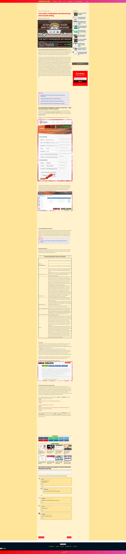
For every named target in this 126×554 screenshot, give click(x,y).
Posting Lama (69, 537)
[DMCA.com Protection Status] (3, 548)
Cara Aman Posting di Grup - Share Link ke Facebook (82, 35)
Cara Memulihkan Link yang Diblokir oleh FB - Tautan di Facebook (82, 23)
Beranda (55, 1)
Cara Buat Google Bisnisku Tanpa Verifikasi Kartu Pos (82, 18)
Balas (41, 495)
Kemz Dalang (45, 489)
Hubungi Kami (51, 546)
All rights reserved (63, 552)
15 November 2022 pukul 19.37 (50, 498)
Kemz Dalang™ (65, 551)
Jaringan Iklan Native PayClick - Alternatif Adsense (51, 98)
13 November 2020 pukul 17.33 (48, 479)
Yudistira (58, 500)
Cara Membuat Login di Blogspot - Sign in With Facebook (81, 45)
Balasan (42, 486)
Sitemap (62, 546)
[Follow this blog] (63, 544)
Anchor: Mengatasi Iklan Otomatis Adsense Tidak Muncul (67, 452)
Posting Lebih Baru (41, 537)
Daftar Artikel (79, 1)
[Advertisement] (63, 7)
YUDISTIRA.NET (43, 498)
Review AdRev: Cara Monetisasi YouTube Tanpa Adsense (50, 452)
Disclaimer (75, 546)
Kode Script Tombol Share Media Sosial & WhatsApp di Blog (82, 32)
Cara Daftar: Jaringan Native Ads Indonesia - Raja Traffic (50, 462)
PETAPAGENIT (43, 514)
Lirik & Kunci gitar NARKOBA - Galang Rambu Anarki (82, 40)
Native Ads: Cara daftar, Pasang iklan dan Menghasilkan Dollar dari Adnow (54, 241)
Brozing (43, 479)
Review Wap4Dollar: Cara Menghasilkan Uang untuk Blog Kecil (59, 452)
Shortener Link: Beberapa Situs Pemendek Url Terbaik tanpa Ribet (82, 27)
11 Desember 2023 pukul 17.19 (49, 506)
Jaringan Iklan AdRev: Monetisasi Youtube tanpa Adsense (52, 101)
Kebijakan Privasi (68, 546)
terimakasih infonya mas (45, 508)
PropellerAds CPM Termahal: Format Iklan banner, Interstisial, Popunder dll (53, 96)
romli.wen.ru (43, 506)
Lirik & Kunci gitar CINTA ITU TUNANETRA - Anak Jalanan (82, 48)
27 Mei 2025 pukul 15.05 (48, 514)
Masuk (59, 1)
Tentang (57, 546)
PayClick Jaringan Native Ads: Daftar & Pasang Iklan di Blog (67, 462)
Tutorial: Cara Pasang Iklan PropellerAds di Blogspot (42, 462)
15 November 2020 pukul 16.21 (52, 489)
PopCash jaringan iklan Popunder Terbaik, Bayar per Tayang (52, 103)
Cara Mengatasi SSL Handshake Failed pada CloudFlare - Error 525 (82, 53)
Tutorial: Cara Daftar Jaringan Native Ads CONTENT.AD (59, 462)
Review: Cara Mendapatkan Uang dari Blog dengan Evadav (41, 452)
